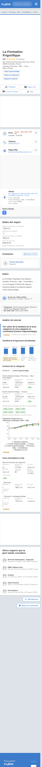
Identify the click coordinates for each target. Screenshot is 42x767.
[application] (20, 436)
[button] (22, 4)
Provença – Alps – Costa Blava (20, 12)
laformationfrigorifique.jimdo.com (20, 152)
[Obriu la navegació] (36, 4)
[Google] (4, 213)
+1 (36, 142)
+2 (36, 150)
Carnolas (36, 12)
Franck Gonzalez (16, 262)
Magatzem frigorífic (11, 79)
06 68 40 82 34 (13, 143)
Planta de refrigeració (11, 75)
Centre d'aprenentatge (11, 71)
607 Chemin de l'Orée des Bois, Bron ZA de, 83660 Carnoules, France (22, 194)
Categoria (6, 370)
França (3, 12)
